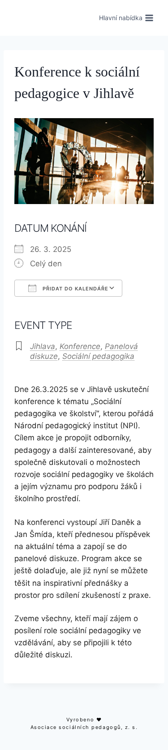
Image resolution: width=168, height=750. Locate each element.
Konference (80, 346)
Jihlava (42, 346)
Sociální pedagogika (98, 356)
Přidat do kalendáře (74, 289)
